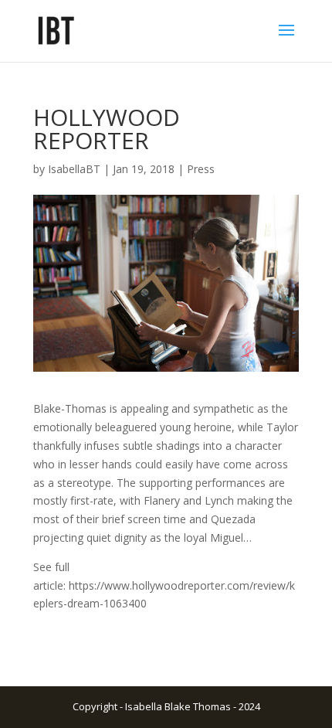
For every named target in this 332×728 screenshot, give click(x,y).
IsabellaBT (74, 169)
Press (201, 169)
